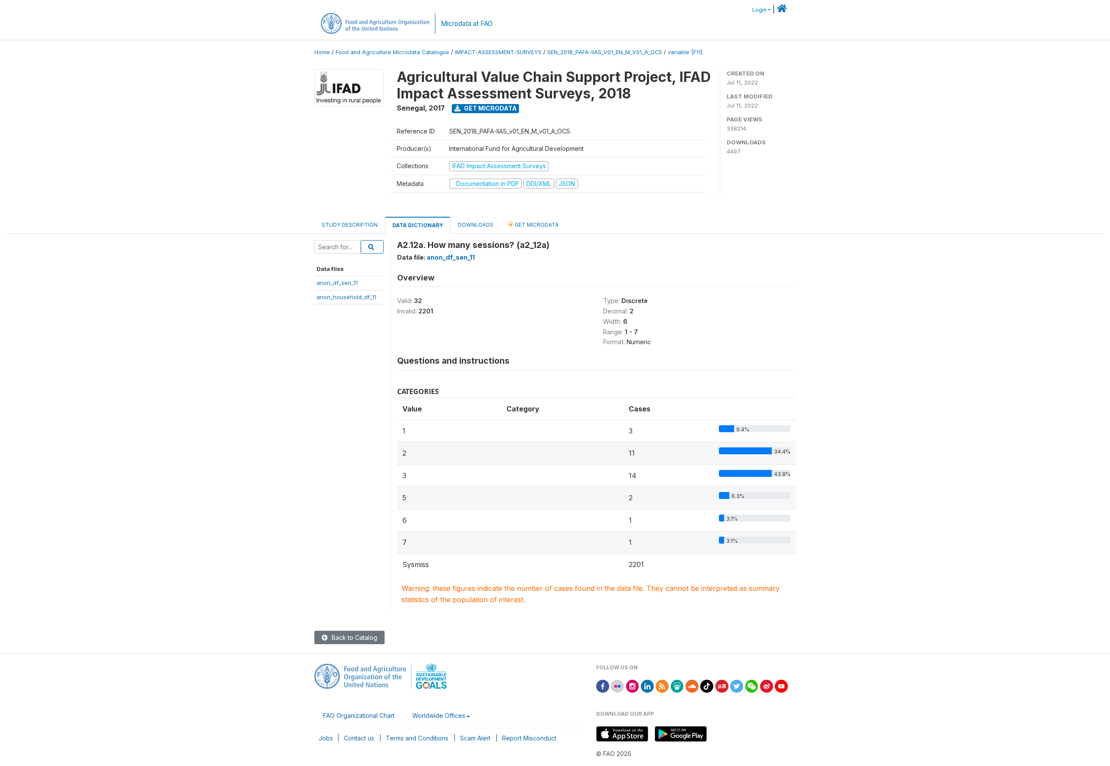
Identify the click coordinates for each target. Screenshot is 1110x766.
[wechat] (751, 685)
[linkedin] (647, 685)
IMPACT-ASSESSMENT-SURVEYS (498, 52)
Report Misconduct (529, 738)
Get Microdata (490, 108)
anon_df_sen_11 (337, 282)
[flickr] (617, 685)
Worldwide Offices (438, 715)
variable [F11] (685, 52)
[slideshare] (677, 685)
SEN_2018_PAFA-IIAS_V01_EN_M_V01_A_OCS (604, 52)
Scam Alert (475, 738)
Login (759, 10)
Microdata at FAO (467, 24)
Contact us (359, 738)
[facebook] (602, 685)
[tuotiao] (721, 685)
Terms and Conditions (417, 738)
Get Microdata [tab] (535, 225)
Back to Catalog (353, 637)
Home (322, 52)
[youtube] (781, 685)
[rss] (662, 685)
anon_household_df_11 (346, 296)
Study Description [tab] (350, 225)
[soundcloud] (692, 685)
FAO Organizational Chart (359, 715)
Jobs (326, 738)
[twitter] (736, 685)
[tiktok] (706, 685)
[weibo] (766, 685)
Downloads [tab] (475, 225)
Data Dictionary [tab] (417, 225)
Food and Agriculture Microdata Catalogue (392, 52)
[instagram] (632, 685)
